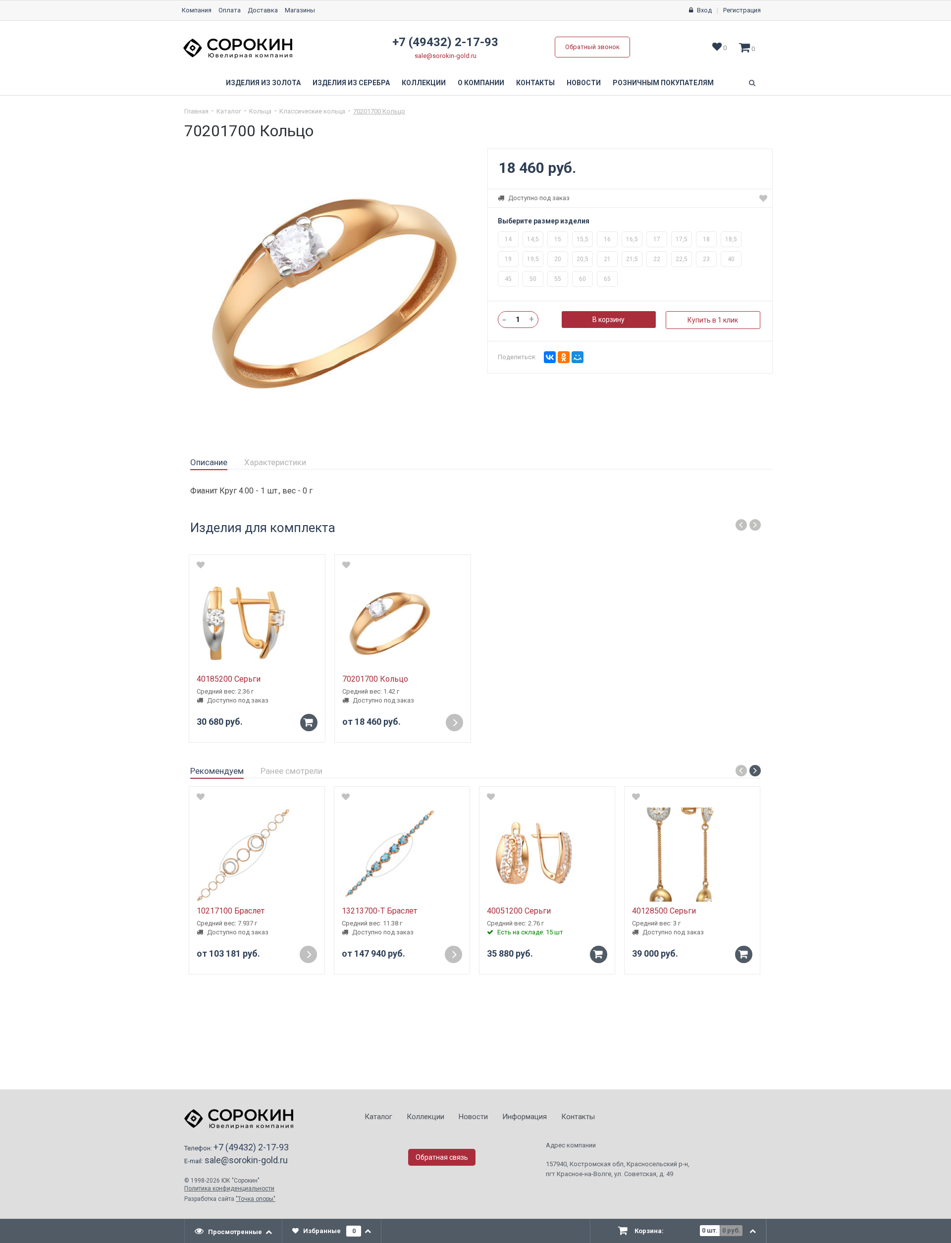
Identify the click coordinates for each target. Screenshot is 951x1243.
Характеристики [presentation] (275, 462)
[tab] (208, 462)
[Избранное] (763, 198)
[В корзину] (598, 954)
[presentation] (233, 1231)
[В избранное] (201, 797)
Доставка (263, 10)
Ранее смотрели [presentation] (291, 771)
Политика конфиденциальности (229, 1188)
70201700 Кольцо (379, 111)
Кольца (260, 111)
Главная (196, 111)
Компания (196, 10)
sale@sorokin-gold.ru (445, 55)
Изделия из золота (263, 83)
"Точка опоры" (255, 1198)
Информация (524, 1116)
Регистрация (742, 10)
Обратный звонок (592, 47)
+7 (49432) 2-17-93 (445, 42)
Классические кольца (312, 111)
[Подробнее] (454, 722)
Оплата (229, 10)
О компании (481, 83)
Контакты (535, 83)
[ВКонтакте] (550, 357)
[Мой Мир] (577, 357)
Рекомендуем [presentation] (217, 771)
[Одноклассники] (564, 357)
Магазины (300, 10)
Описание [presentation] (208, 462)
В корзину (608, 320)
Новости (584, 83)
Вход (704, 10)
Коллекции (424, 83)
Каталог (228, 111)
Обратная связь (442, 1157)
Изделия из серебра (351, 83)
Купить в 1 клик (712, 320)
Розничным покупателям (663, 83)
